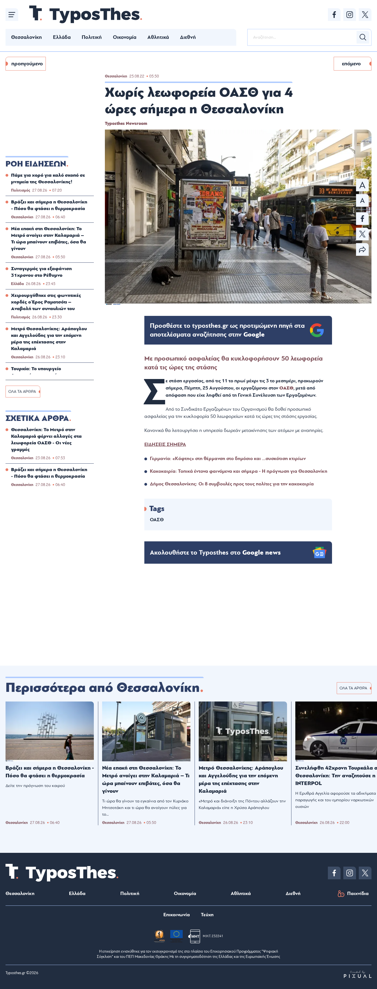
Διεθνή (188, 37)
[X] (365, 14)
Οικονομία (124, 37)
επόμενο (351, 64)
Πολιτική (92, 37)
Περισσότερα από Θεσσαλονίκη (103, 687)
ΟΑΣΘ (286, 388)
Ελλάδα (62, 37)
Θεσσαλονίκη (26, 37)
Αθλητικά (158, 37)
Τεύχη (207, 914)
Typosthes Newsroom (126, 123)
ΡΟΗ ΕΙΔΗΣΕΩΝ (36, 164)
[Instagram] (349, 14)
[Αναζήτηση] (363, 37)
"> (227, 330)
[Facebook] (334, 14)
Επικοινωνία (176, 914)
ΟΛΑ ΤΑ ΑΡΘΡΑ (22, 391)
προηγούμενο (27, 64)
